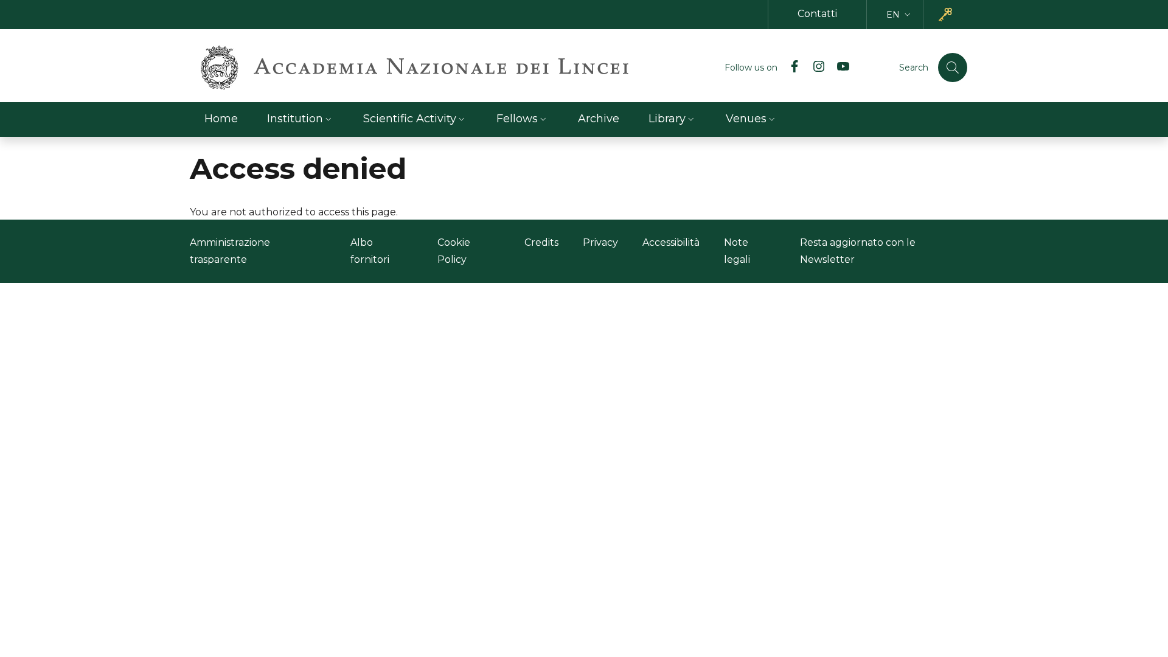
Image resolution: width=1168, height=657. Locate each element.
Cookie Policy (453, 251)
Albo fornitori (369, 251)
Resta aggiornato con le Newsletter (858, 251)
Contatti (817, 13)
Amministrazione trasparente (230, 251)
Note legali (737, 251)
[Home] (414, 67)
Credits (541, 242)
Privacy (600, 242)
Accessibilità (671, 242)
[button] (900, 15)
